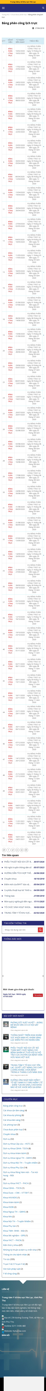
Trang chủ (5, 14)
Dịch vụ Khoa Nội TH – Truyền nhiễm (20, 1162)
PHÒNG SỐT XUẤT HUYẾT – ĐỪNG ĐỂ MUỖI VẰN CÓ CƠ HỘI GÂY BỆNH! (27, 1025)
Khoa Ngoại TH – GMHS (14, 1211)
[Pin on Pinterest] (22, 850)
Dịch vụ (6, 1139)
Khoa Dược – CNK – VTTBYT (16, 1192)
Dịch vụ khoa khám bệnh (14, 1153)
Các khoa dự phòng (12, 1115)
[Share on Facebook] (9, 850)
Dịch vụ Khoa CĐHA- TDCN (15, 1148)
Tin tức (6, 1259)
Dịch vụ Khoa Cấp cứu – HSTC (16, 1143)
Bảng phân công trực (13, 1105)
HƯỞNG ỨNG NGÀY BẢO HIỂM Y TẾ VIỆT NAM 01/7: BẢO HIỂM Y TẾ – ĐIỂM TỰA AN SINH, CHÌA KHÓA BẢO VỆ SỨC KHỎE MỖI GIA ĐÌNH (26, 1083)
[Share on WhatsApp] (4, 850)
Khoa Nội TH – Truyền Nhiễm (17, 1221)
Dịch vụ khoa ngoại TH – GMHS (17, 1158)
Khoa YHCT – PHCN (12, 1240)
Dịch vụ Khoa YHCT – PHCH (15, 1183)
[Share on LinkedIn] (26, 850)
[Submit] (40, 929)
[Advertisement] (24, 1383)
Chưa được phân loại (18, 14)
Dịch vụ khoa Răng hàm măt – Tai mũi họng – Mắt (20, 1174)
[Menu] (3, 8)
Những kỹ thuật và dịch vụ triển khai (20, 1249)
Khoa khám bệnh (11, 1202)
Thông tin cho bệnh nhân (15, 1254)
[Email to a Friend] (17, 850)
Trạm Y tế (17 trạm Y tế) (14, 1264)
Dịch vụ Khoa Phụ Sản (13, 1167)
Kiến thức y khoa (11, 1245)
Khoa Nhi (7, 1216)
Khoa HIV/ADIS (10, 1197)
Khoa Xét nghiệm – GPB (14, 1235)
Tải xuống (37, 995)
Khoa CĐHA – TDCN (12, 1188)
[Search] (43, 8)
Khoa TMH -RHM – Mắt (14, 1230)
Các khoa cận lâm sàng (13, 1110)
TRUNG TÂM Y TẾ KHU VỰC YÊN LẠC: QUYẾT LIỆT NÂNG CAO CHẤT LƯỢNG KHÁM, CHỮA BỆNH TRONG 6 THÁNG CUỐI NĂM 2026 (27, 1069)
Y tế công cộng (10, 1273)
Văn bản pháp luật (11, 1269)
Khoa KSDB (8, 1207)
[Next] (43, 976)
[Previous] (3, 976)
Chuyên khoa (9, 1134)
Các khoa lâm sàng (11, 1120)
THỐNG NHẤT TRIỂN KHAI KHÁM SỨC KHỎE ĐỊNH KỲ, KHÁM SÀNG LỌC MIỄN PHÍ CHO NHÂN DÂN (26, 1037)
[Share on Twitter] (13, 850)
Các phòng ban (10, 1124)
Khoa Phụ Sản (9, 1226)
